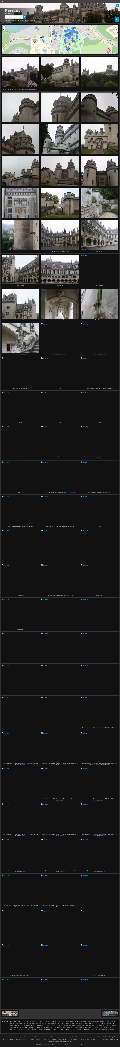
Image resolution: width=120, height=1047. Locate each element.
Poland (48, 1039)
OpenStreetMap (114, 53)
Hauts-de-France (31, 20)
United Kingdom (64, 1041)
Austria (9, 1037)
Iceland (95, 1037)
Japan (115, 1037)
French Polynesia (76, 1037)
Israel (108, 1037)
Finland (64, 1037)
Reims (27, 526)
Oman (32, 1039)
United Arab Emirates (53, 1041)
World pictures (12, 20)
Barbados (14, 1037)
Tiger (82, 1045)
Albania (5, 1037)
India (99, 1037)
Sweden (99, 1039)
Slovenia (89, 1039)
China (36, 1037)
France (22, 20)
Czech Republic (52, 1037)
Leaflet (107, 53)
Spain (94, 1039)
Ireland (104, 1037)
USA (71, 1041)
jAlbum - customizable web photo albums (69, 1045)
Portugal (54, 1039)
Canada (31, 1037)
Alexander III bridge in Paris (69, 492)
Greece (90, 1037)
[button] (43, 41)
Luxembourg (6, 1039)
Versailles (102, 729)
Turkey (116, 1039)
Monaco (12, 1039)
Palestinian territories (40, 1039)
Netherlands (26, 1039)
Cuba (45, 1037)
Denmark (59, 1037)
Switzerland (105, 1039)
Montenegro (19, 1039)
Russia (59, 1039)
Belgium (21, 1037)
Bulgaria (26, 1037)
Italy (112, 1037)
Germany (85, 1037)
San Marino (83, 1039)
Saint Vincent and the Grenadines (70, 1039)
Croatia (40, 1037)
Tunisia (111, 1039)
